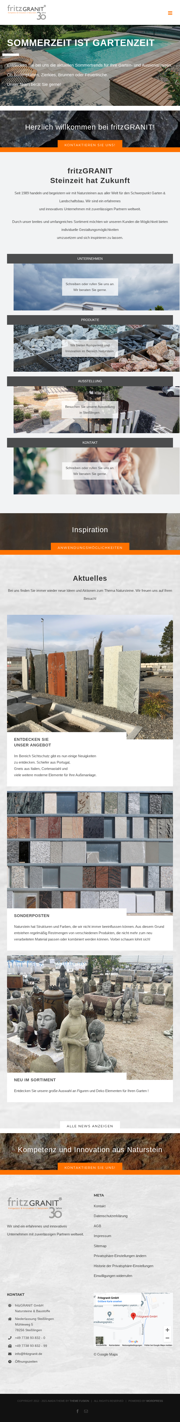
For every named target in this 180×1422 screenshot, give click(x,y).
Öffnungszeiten (26, 1361)
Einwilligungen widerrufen (113, 1276)
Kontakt (99, 1206)
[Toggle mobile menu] (170, 13)
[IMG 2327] (90, 957)
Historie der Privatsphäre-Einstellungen (123, 1266)
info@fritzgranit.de (28, 1354)
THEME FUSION (79, 1400)
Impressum (102, 1236)
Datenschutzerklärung (111, 1216)
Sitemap (100, 1246)
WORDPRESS (154, 1400)
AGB (97, 1226)
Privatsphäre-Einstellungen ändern (120, 1256)
